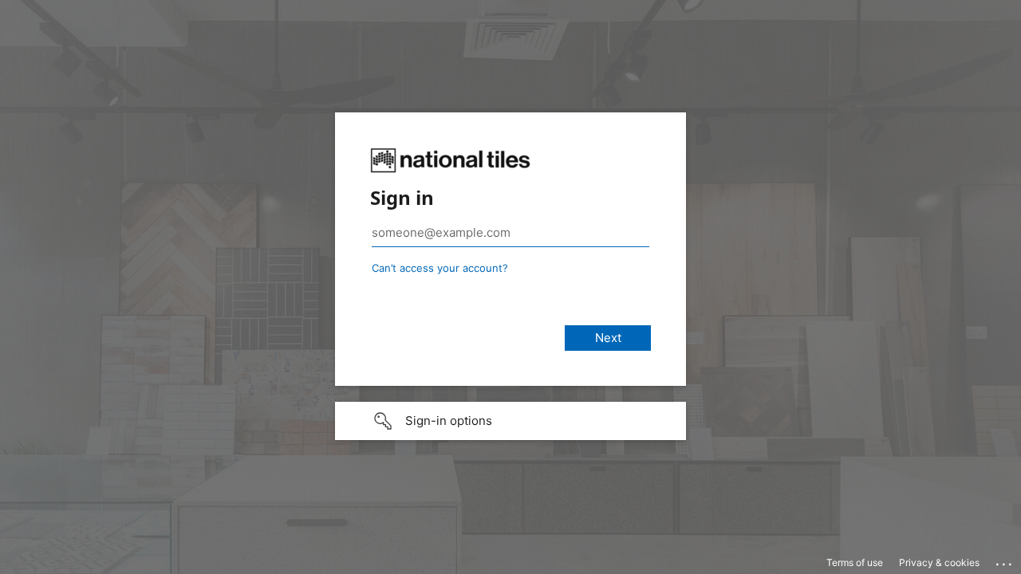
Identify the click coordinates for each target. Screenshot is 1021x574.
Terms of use (854, 562)
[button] (510, 421)
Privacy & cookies (939, 562)
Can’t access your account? (440, 267)
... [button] (1005, 560)
